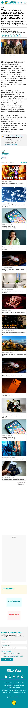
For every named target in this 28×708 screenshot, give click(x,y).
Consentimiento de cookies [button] (19, 692)
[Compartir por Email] (20, 35)
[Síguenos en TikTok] (22, 676)
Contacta (7, 682)
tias (3, 151)
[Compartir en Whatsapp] (14, 35)
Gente (2, 7)
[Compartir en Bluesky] (5, 35)
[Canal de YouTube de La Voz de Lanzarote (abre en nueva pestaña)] (18, 2)
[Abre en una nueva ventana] (14, 702)
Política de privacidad (13, 690)
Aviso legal (4, 690)
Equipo (11, 682)
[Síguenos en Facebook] (6, 676)
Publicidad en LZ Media (18, 685)
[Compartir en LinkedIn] (11, 35)
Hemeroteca (17, 682)
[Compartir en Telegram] (17, 35)
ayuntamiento (5, 154)
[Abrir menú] (2, 2)
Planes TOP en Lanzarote (14, 687)
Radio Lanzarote (8, 685)
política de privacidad (18, 656)
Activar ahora (10, 144)
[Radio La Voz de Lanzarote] (21, 2)
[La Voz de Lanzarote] (10, 2)
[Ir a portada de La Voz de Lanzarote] (14, 670)
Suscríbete (7, 659)
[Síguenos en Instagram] (14, 676)
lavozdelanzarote (6, 29)
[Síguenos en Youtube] (10, 676)
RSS (22, 682)
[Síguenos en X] (18, 676)
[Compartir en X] (8, 35)
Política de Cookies (7, 692)
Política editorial (22, 690)
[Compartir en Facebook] (2, 35)
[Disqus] (14, 508)
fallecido (4, 157)
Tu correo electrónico (5, 645)
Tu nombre (3, 639)
